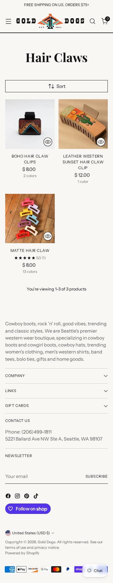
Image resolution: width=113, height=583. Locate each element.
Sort (61, 86)
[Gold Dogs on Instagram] (17, 497)
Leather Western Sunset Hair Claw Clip (83, 162)
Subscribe (96, 476)
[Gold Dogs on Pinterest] (27, 497)
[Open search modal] (92, 21)
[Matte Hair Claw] (30, 218)
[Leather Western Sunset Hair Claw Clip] (83, 124)
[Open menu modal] (8, 21)
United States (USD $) (31, 533)
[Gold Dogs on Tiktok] (36, 497)
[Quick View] (48, 142)
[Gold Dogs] (50, 21)
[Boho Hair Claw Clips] (30, 124)
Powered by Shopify (22, 553)
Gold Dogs (46, 542)
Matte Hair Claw (30, 250)
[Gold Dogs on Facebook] (8, 497)
